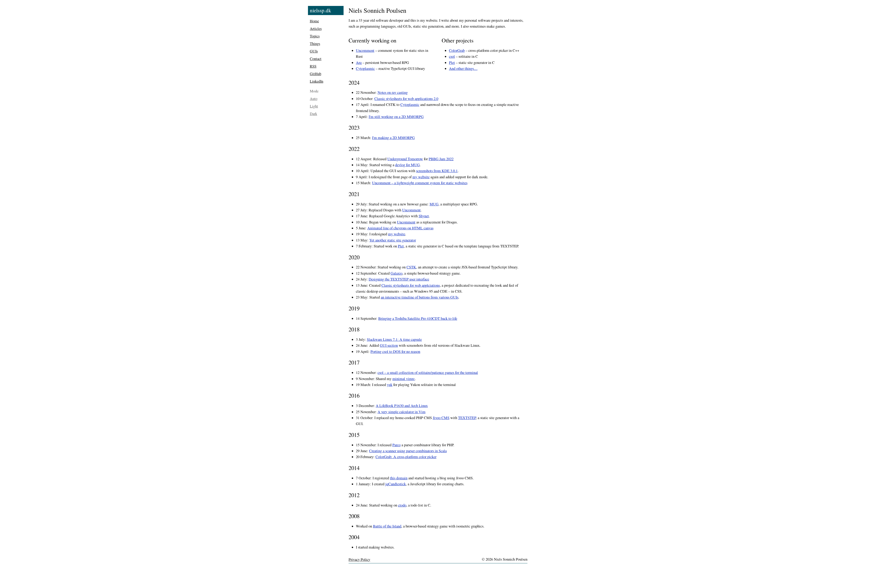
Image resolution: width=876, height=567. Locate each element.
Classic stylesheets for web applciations (410, 285)
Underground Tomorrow (405, 158)
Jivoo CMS (441, 417)
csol (452, 56)
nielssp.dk (320, 10)
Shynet (424, 215)
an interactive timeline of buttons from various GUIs (419, 297)
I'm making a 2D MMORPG (393, 137)
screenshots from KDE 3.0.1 (437, 170)
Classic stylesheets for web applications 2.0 (406, 98)
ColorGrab (457, 50)
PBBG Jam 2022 (441, 158)
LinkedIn (316, 81)
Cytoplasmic (365, 68)
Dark (313, 113)
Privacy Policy (359, 559)
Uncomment (365, 50)
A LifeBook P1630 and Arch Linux (402, 405)
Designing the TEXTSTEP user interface (399, 279)
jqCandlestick (395, 483)
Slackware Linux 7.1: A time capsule (394, 339)
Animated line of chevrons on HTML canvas (400, 228)
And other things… (463, 68)
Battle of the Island (387, 526)
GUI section (389, 345)
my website (421, 176)
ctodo (402, 505)
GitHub (315, 73)
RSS (313, 66)
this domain (398, 477)
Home (314, 21)
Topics (315, 36)
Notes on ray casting (393, 92)
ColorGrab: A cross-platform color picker (405, 456)
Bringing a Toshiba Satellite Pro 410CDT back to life (417, 318)
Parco (396, 444)
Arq (359, 62)
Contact (315, 58)
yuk (389, 384)
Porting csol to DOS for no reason (395, 351)
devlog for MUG (407, 164)
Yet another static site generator (392, 240)
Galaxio (396, 273)
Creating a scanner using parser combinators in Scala (408, 450)
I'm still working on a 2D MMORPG (396, 116)
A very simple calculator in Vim (401, 411)
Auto (313, 98)
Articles (316, 28)
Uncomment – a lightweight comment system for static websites (419, 182)
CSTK (411, 267)
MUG (434, 204)
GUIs (314, 51)
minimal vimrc (403, 378)
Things (315, 43)
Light (314, 106)
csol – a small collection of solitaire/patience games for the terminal (428, 372)
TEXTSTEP (467, 417)
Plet (452, 62)
